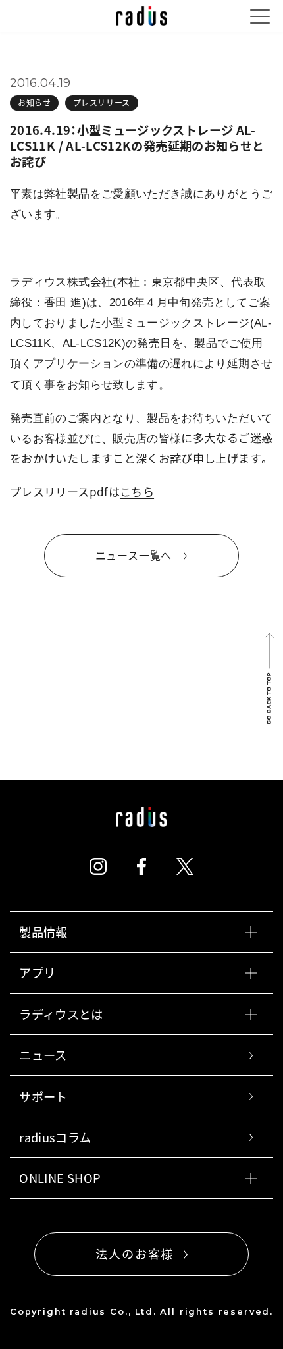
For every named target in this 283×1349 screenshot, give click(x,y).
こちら (137, 491)
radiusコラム (55, 1137)
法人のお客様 (134, 1254)
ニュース (42, 1055)
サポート (43, 1096)
